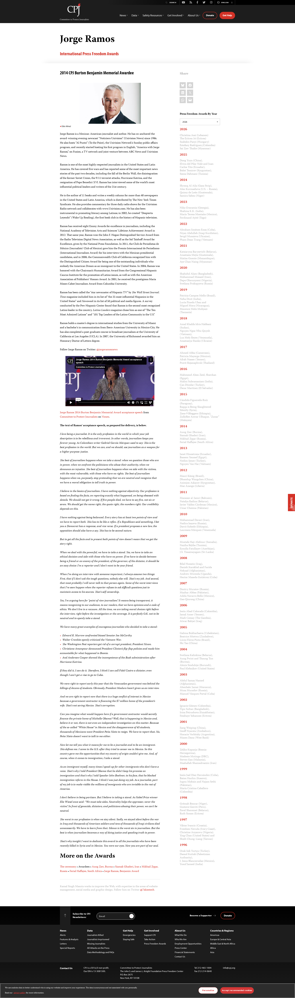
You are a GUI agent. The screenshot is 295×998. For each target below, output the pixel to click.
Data (90, 930)
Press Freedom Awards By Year (198, 114)
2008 (183, 558)
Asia (212, 952)
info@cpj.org (229, 967)
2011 (183, 492)
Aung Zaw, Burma (102, 867)
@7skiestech (147, 890)
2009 (183, 536)
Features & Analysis (69, 939)
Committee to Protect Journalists (79, 417)
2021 (183, 246)
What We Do (181, 935)
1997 (183, 820)
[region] (147, 990)
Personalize (208, 990)
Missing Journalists (96, 943)
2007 (183, 583)
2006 (183, 605)
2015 (183, 394)
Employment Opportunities (188, 943)
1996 (183, 845)
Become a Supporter (201, 915)
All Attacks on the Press (98, 947)
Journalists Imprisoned (98, 939)
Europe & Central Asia (220, 939)
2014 (183, 426)
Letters (63, 943)
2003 (183, 675)
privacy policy (20, 992)
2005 (183, 627)
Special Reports (67, 947)
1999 (183, 769)
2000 (183, 744)
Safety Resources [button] (152, 15)
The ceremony (68, 867)
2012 (183, 470)
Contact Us (180, 956)
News (63, 930)
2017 (183, 347)
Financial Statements (185, 952)
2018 (183, 318)
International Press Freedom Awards (89, 53)
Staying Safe (128, 939)
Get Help (227, 15)
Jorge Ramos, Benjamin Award (121, 871)
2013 (183, 448)
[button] (232, 2)
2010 (183, 514)
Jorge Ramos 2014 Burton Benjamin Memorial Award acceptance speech (101, 412)
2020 (183, 268)
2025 (183, 155)
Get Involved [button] (174, 15)
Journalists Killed (95, 935)
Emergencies (129, 935)
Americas (214, 935)
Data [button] (134, 15)
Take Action (149, 939)
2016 (183, 369)
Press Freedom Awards (155, 943)
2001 (183, 722)
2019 (183, 290)
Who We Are (181, 939)
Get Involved (151, 930)
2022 (183, 224)
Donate (210, 15)
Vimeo (105, 417)
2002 (183, 700)
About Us (180, 930)
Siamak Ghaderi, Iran (127, 867)
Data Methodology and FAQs (100, 952)
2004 (183, 649)
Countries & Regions (222, 930)
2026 (183, 129)
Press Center (181, 947)
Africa (213, 947)
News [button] (123, 15)
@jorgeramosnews (107, 349)
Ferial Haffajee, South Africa (86, 871)
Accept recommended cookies (237, 990)
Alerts (63, 935)
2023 (183, 202)
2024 (183, 180)
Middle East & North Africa (222, 943)
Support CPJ (150, 935)
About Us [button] (193, 15)
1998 (183, 798)
